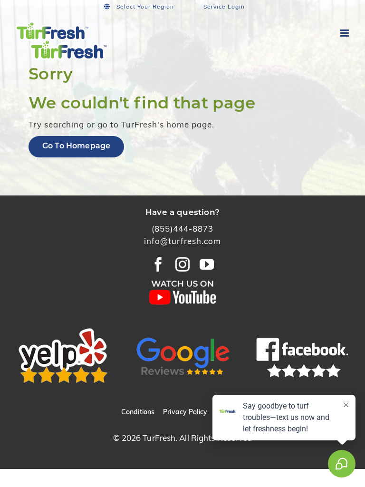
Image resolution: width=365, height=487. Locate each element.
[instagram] (182, 264)
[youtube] (207, 264)
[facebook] (158, 264)
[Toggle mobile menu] (345, 33)
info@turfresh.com (182, 242)
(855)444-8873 (182, 229)
